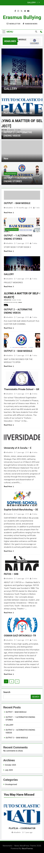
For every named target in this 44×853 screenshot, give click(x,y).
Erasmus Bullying (22, 17)
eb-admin (9, 207)
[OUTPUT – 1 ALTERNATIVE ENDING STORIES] (32, 42)
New (6, 158)
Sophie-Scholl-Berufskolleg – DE (21, 509)
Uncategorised (10, 173)
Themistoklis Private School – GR (21, 389)
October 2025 (10, 765)
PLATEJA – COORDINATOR (18, 113)
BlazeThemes (27, 848)
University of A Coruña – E (17, 448)
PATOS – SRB (11, 574)
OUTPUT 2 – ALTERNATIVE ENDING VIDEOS (20, 4)
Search (6, 692)
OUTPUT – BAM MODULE (17, 203)
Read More (8, 212)
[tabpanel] (22, 817)
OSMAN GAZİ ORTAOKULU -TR (20, 635)
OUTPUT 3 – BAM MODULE (18, 351)
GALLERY (9, 274)
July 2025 (9, 770)
